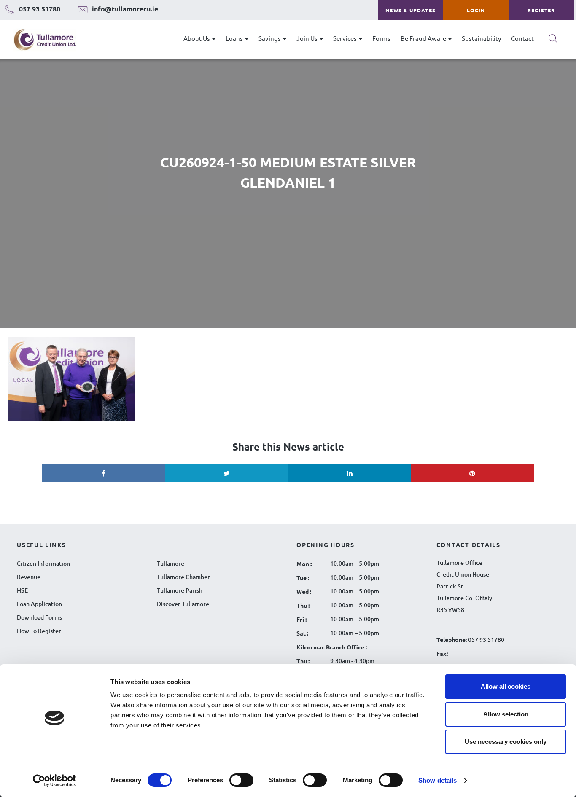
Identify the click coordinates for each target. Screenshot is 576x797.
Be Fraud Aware (424, 38)
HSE (22, 590)
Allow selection (505, 714)
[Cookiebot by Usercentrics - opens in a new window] (55, 780)
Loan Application (39, 604)
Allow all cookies (505, 686)
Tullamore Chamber (183, 577)
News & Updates (410, 10)
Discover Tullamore (183, 604)
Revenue (28, 577)
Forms (381, 38)
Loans (235, 38)
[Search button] (553, 42)
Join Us (307, 38)
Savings (270, 38)
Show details (437, 780)
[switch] (241, 780)
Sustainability (481, 38)
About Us (197, 38)
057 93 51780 (486, 640)
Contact (522, 38)
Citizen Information (43, 563)
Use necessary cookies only (505, 741)
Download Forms (39, 617)
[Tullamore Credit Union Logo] (40, 39)
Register (541, 10)
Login (476, 10)
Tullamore (170, 563)
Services (345, 38)
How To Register (39, 631)
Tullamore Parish (179, 590)
